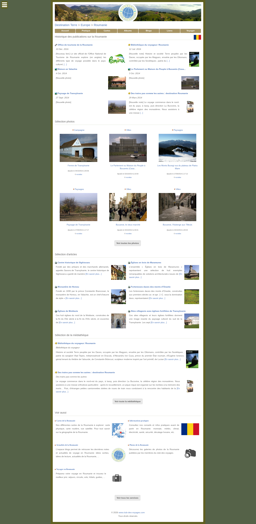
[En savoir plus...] (93, 274)
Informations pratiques (139, 421)
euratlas (79, 174)
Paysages (178, 130)
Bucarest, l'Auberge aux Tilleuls (177, 224)
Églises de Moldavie (68, 311)
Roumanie (100, 25)
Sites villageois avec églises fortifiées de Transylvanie (158, 311)
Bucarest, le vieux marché (128, 224)
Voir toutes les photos (127, 243)
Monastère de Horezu (68, 287)
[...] (65, 64)
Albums (128, 30)
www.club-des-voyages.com (132, 512)
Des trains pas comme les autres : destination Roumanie (159, 93)
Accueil (65, 30)
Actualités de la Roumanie (67, 445)
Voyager (191, 30)
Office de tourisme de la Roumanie (75, 45)
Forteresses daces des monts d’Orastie (151, 287)
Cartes (107, 30)
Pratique (86, 30)
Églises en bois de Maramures (146, 262)
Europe (85, 25)
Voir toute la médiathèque (128, 401)
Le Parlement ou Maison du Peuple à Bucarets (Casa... (158, 69)
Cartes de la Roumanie (65, 421)
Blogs (149, 30)
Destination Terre (66, 25)
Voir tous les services (127, 498)
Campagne (79, 130)
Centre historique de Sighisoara (74, 262)
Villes (128, 130)
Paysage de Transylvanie (70, 93)
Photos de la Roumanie (139, 445)
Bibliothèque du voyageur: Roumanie (150, 45)
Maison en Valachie (67, 69)
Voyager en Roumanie (65, 469)
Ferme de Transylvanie (78, 165)
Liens (169, 30)
